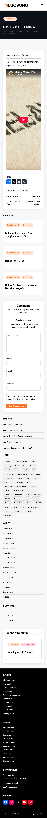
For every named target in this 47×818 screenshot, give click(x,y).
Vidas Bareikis (17, 511)
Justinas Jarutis (18, 490)
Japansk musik (9, 746)
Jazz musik (7, 699)
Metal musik (7, 706)
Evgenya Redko (9, 478)
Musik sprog (18, 31)
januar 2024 (7, 553)
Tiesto (6, 511)
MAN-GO (7, 499)
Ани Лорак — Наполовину (13, 442)
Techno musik (8, 702)
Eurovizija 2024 (35, 474)
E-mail (9, 371)
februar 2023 (8, 592)
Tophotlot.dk (8, 620)
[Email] (19, 181)
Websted (10, 384)
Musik (11, 31)
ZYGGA (28, 511)
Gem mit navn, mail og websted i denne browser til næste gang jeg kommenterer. (21, 397)
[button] (35, 633)
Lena (27, 495)
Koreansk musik (9, 742)
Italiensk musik (8, 750)
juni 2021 (6, 597)
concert (16, 470)
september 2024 (9, 548)
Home (5, 31)
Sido (23, 507)
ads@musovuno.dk (10, 787)
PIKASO (38, 503)
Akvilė (17, 466)
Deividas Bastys (22, 474)
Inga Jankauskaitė (17, 482)
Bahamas (33, 466)
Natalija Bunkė (18, 503)
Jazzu (29, 482)
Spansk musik (8, 735)
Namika (7, 503)
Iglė (6, 482)
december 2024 (9, 533)
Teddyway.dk (8, 615)
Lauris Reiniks (17, 495)
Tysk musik (7, 753)
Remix (6, 507)
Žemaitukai (8, 515)
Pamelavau (24, 190)
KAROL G (30, 490)
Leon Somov (36, 495)
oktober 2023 (8, 568)
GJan (35, 478)
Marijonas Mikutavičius (21, 499)
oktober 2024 (8, 543)
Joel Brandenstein (21, 486)
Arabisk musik (8, 757)
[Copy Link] (24, 181)
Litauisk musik (10, 19)
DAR (34, 470)
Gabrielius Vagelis (24, 478)
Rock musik (7, 691)
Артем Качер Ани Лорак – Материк (17, 436)
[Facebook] (8, 181)
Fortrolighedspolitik (34, 814)
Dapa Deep (25, 470)
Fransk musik (8, 739)
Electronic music (9, 687)
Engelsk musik (8, 731)
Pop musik (27, 225)
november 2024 (9, 538)
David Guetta (9, 474)
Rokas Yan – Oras (14, 260)
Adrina (33, 462)
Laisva (7, 495)
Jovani (33, 486)
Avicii (24, 466)
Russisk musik (28, 644)
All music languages (10, 727)
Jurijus (7, 490)
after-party (8, 466)
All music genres (9, 680)
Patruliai (29, 503)
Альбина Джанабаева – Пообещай (17, 448)
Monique (35, 499)
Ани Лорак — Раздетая (12, 424)
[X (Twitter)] (14, 181)
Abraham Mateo (22, 462)
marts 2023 (7, 587)
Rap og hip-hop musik (11, 695)
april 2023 (7, 582)
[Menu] (42, 5)
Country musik (8, 713)
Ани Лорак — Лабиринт (13, 430)
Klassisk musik (8, 710)
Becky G (7, 470)
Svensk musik (8, 761)
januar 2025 (7, 529)
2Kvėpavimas (9, 462)
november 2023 (9, 563)
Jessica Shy (8, 486)
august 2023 (8, 577)
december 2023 (9, 558)
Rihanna (14, 507)
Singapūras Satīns (33, 507)
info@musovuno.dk (10, 783)
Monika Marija (12, 190)
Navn (9, 358)
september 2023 (9, 572)
